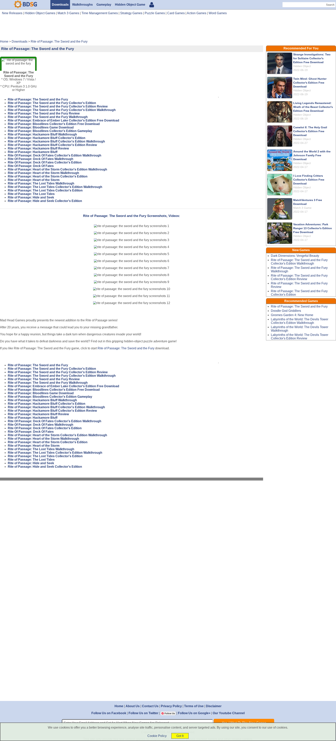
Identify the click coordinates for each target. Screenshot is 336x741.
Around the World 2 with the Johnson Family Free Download (312, 155)
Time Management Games (99, 13)
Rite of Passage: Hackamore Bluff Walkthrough (42, 134)
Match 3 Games (68, 13)
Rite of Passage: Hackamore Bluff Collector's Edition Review (52, 145)
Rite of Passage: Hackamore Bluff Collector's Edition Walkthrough (56, 141)
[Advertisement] (168, 29)
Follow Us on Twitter (143, 713)
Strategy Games (131, 13)
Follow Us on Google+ (194, 713)
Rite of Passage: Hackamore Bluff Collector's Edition (46, 138)
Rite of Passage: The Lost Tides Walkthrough (41, 183)
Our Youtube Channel (229, 713)
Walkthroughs (82, 4)
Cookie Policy (157, 736)
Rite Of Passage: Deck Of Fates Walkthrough (40, 159)
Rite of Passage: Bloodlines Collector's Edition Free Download (54, 124)
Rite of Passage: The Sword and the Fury (38, 99)
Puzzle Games (155, 13)
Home (119, 706)
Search (330, 4)
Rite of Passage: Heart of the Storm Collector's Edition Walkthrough (57, 169)
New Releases (12, 13)
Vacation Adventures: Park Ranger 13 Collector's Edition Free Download (312, 228)
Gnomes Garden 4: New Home (292, 315)
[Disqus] (131, 535)
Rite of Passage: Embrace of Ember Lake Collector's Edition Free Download (63, 120)
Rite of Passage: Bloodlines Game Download (41, 127)
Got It (180, 736)
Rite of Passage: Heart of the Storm (34, 180)
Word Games (218, 13)
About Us (133, 706)
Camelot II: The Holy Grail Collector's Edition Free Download (310, 131)
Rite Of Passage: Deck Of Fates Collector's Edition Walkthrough (54, 155)
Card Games (176, 13)
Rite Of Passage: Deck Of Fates (31, 166)
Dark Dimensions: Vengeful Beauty (295, 255)
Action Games (196, 13)
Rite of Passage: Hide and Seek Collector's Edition (45, 201)
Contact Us (150, 706)
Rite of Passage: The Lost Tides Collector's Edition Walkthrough (55, 187)
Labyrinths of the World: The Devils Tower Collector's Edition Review (299, 336)
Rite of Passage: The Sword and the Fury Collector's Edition (52, 103)
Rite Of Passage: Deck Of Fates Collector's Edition (45, 162)
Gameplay (103, 4)
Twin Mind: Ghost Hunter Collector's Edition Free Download (309, 82)
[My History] (151, 5)
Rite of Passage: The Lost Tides (31, 194)
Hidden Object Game (130, 4)
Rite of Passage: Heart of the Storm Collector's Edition (48, 176)
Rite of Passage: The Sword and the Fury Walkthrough (48, 117)
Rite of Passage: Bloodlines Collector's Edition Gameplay (50, 131)
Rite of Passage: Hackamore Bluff (32, 152)
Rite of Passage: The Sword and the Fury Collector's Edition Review (58, 106)
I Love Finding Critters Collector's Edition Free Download (308, 179)
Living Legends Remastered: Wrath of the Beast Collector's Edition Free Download (313, 106)
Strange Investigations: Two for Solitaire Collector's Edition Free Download (312, 58)
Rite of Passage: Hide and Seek (31, 197)
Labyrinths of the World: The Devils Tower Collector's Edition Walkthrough (299, 321)
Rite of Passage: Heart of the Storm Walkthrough (43, 173)
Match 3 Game (302, 207)
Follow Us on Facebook (108, 713)
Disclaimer (213, 706)
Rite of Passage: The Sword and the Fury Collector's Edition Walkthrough (62, 110)
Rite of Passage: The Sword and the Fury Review (44, 113)
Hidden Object (302, 66)
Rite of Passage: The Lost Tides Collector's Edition (45, 190)
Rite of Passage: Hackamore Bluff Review (38, 148)
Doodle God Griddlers (286, 310)
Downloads (60, 4)
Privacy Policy (171, 706)
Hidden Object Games (40, 13)
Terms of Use (194, 706)
